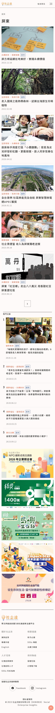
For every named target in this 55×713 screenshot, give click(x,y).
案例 (23, 55)
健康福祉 (15, 240)
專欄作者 (5, 642)
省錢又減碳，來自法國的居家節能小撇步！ (27, 436)
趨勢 (23, 97)
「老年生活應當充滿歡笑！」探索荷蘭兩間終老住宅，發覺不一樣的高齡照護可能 (28, 372)
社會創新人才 (7, 666)
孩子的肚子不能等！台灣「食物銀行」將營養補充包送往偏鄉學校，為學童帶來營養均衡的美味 (28, 394)
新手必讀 (31, 637)
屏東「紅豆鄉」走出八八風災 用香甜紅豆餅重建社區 (26, 288)
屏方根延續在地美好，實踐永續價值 (23, 59)
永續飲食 (5, 55)
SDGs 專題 (32, 642)
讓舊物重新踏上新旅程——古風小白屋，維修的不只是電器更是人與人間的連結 (28, 417)
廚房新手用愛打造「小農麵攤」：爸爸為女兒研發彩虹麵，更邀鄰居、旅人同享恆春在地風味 (27, 151)
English (5, 647)
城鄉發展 (15, 55)
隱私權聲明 (27, 699)
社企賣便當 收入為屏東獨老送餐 (21, 244)
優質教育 (10, 345)
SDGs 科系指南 (8, 671)
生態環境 (5, 97)
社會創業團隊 (7, 661)
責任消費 (10, 432)
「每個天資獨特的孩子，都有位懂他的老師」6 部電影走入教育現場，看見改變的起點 (28, 351)
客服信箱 (31, 661)
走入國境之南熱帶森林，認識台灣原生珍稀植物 (27, 103)
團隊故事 (5, 637)
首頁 (3, 14)
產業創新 (20, 366)
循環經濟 (20, 411)
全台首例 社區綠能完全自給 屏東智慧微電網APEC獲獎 (27, 200)
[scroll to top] (50, 707)
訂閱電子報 (32, 666)
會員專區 (41, 4)
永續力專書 (32, 647)
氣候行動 (15, 97)
